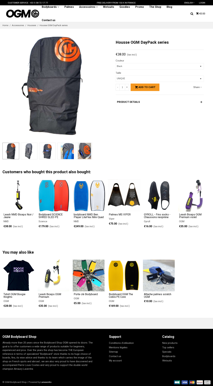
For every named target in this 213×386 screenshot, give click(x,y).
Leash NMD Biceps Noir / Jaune (18, 216)
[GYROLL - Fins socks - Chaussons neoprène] (159, 195)
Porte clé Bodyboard (86, 294)
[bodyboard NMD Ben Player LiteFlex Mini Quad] (89, 195)
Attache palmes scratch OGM (157, 295)
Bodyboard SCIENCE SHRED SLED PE (51, 216)
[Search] (191, 13)
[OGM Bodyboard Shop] (22, 14)
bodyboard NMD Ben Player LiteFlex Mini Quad (89, 216)
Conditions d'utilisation (121, 342)
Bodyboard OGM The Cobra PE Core (121, 295)
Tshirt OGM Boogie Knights (14, 295)
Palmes (69, 6)
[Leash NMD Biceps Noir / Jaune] (18, 195)
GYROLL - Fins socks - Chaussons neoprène (157, 216)
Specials (166, 351)
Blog (169, 6)
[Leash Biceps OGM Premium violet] (194, 195)
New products (170, 342)
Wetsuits (108, 6)
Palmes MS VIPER (120, 214)
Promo (139, 6)
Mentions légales (118, 347)
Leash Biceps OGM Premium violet (190, 216)
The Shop (155, 6)
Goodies (124, 6)
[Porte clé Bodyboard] (89, 275)
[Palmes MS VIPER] (124, 195)
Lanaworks (46, 382)
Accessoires (87, 6)
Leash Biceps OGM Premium (50, 295)
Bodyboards (49, 6)
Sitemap (113, 351)
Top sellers (168, 347)
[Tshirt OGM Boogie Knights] (18, 275)
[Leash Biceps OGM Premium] (53, 275)
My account (115, 360)
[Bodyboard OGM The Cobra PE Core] (124, 275)
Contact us (48, 20)
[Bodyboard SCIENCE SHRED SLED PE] (54, 195)
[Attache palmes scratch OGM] (159, 275)
